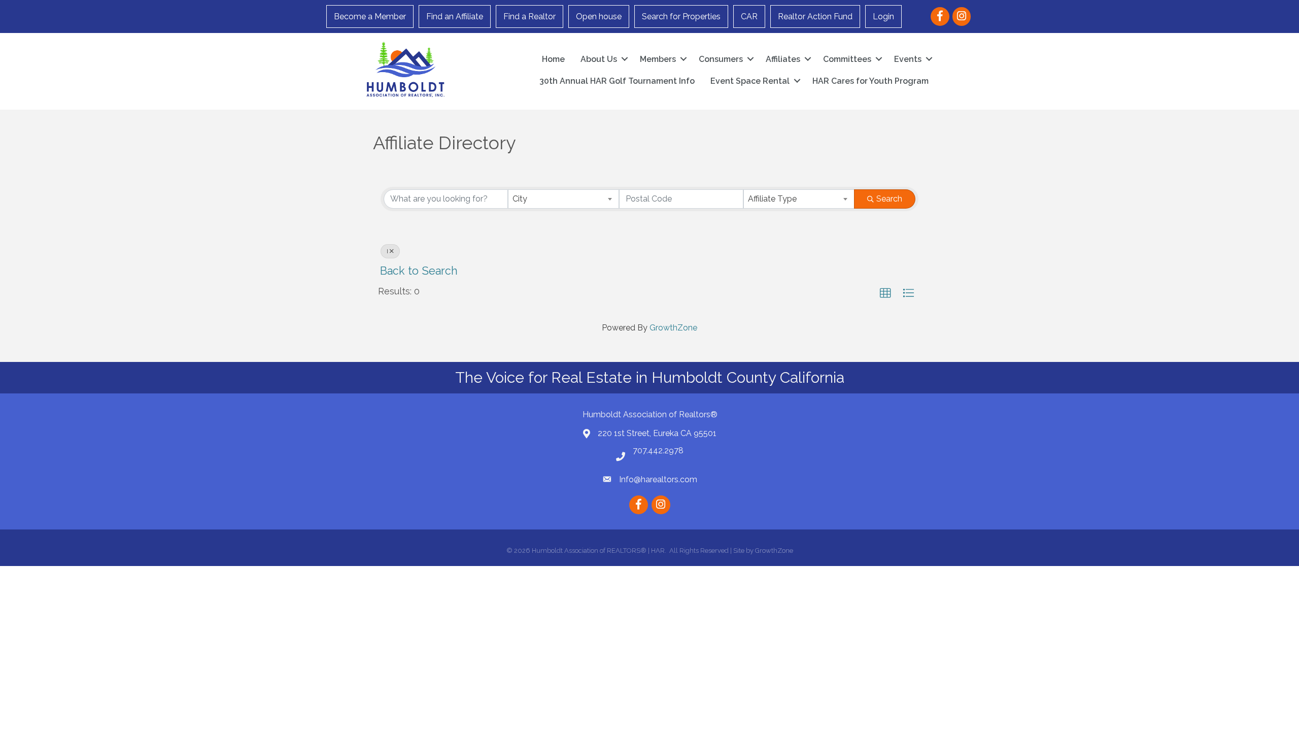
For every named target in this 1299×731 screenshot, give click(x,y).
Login (883, 16)
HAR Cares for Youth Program (870, 81)
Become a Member (370, 16)
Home (553, 59)
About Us (598, 59)
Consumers (721, 59)
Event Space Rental (750, 81)
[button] (885, 293)
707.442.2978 (658, 450)
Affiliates (783, 59)
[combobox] (563, 199)
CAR (749, 16)
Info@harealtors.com (658, 479)
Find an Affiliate (454, 16)
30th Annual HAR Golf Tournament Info (617, 81)
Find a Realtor (529, 16)
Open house (599, 16)
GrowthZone (673, 328)
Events (907, 59)
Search (889, 199)
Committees (847, 59)
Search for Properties (681, 16)
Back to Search (419, 270)
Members (658, 59)
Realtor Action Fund (815, 16)
